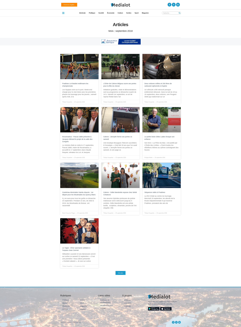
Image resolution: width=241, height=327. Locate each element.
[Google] (178, 5)
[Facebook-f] (169, 5)
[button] (120, 273)
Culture (120, 13)
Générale (82, 13)
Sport (137, 13)
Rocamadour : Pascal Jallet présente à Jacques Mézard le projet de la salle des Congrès (77, 139)
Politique (92, 13)
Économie (110, 13)
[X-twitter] (174, 5)
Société (101, 13)
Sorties (128, 13)
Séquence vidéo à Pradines (155, 192)
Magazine (145, 13)
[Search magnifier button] (179, 13)
